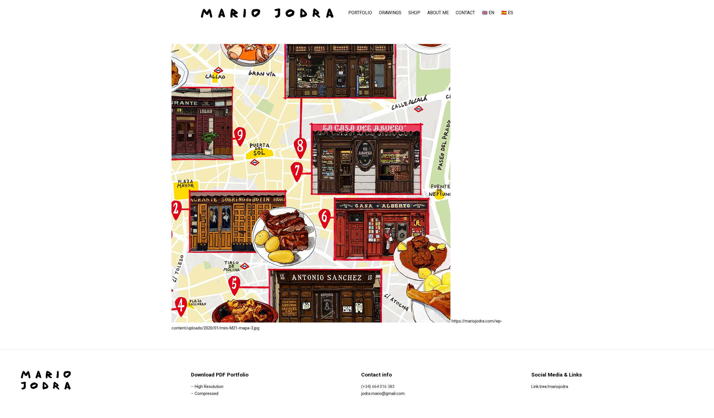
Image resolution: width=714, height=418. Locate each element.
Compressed (206, 393)
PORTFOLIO (360, 12)
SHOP (414, 12)
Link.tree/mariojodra (549, 386)
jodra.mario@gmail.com (383, 393)
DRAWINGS (390, 12)
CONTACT (465, 12)
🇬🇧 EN (488, 12)
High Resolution (209, 386)
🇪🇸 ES (507, 12)
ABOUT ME (438, 12)
